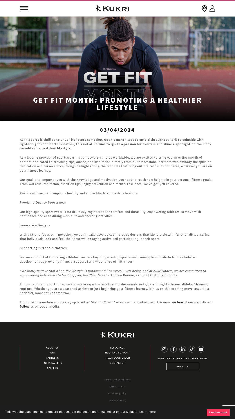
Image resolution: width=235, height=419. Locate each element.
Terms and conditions (117, 379)
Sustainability (52, 362)
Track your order (117, 357)
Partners (52, 357)
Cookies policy (117, 393)
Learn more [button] (147, 411)
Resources (117, 347)
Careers (52, 368)
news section (173, 302)
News (52, 352)
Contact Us (117, 362)
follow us (27, 306)
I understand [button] (218, 412)
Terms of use (117, 386)
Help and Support (117, 352)
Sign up (182, 366)
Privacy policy (117, 400)
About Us (52, 347)
